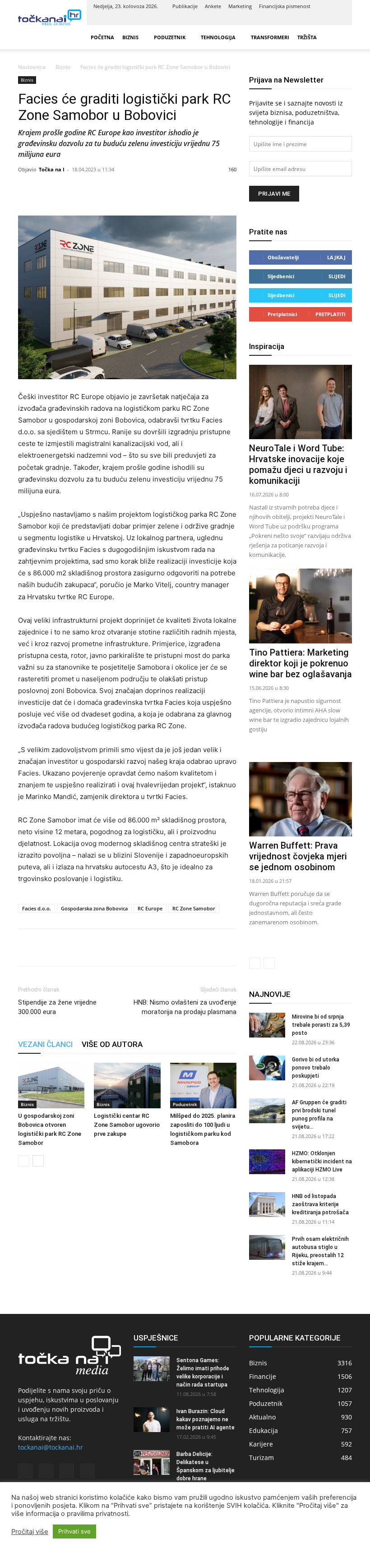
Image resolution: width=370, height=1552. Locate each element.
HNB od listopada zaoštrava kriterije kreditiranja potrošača (320, 1204)
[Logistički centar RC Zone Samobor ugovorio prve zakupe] (127, 1085)
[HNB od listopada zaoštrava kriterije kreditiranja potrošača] (267, 1204)
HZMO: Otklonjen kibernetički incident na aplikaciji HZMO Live (322, 1161)
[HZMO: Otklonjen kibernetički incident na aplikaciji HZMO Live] (267, 1161)
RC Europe (150, 908)
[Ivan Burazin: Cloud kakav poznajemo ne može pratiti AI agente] (152, 1419)
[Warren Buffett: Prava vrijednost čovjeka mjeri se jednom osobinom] (300, 799)
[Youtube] (338, 19)
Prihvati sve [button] (74, 1531)
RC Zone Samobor (193, 908)
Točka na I (52, 169)
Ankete (213, 6)
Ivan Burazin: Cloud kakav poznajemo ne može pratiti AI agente (205, 1419)
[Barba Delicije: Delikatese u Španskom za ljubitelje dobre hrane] (152, 1462)
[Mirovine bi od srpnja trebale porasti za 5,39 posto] (267, 1025)
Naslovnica (32, 67)
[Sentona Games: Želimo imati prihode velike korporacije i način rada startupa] (152, 1368)
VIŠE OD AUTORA (112, 1044)
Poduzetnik (169, 37)
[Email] (89, 947)
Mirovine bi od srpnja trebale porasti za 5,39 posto (321, 1025)
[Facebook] (294, 19)
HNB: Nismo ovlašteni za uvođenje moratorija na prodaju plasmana (185, 1007)
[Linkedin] (308, 19)
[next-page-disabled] (269, 963)
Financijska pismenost (284, 6)
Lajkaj (336, 257)
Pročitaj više (29, 1532)
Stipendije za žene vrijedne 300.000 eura (57, 1007)
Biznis (130, 37)
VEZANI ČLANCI (45, 1044)
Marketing (240, 6)
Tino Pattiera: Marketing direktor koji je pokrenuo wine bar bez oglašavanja (300, 663)
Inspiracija (266, 346)
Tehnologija (218, 37)
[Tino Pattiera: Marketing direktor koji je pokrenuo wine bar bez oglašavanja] (300, 606)
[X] (323, 19)
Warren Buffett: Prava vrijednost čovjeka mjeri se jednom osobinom (298, 856)
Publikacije (185, 6)
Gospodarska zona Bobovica (94, 908)
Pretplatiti (330, 314)
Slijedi (337, 276)
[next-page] (38, 1160)
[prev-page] (23, 1160)
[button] (341, 37)
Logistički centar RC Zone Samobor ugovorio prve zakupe (127, 1124)
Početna (102, 37)
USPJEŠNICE (156, 1337)
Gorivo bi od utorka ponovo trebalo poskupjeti (315, 1067)
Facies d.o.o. (36, 908)
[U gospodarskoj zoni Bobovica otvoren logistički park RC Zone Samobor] (51, 1085)
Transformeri (270, 37)
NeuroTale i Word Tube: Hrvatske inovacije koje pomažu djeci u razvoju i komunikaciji (298, 464)
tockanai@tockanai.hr (50, 1447)
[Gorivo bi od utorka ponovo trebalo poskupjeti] (267, 1068)
